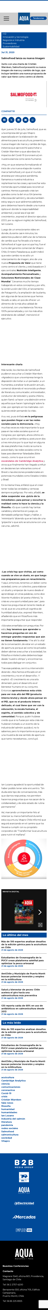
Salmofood (7, 1131)
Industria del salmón (13, 1119)
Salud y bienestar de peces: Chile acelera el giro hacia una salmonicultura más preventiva (20, 992)
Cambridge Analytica (13, 1080)
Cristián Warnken (11, 1099)
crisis (4, 1096)
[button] (4, 120)
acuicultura (7, 1077)
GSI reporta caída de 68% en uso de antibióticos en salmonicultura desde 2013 (22, 1008)
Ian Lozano (7, 1115)
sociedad (6, 1138)
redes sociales (9, 1128)
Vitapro (5, 1141)
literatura (6, 1122)
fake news (7, 1103)
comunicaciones (10, 1087)
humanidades (9, 1112)
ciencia (5, 1084)
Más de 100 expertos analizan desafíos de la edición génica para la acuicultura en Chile (24, 944)
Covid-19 (6, 1093)
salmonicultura (9, 1134)
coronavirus (8, 1090)
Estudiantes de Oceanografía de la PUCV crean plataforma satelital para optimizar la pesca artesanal (22, 960)
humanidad (8, 1109)
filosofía (6, 1106)
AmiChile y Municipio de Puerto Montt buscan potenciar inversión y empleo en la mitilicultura (23, 976)
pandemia (7, 1125)
